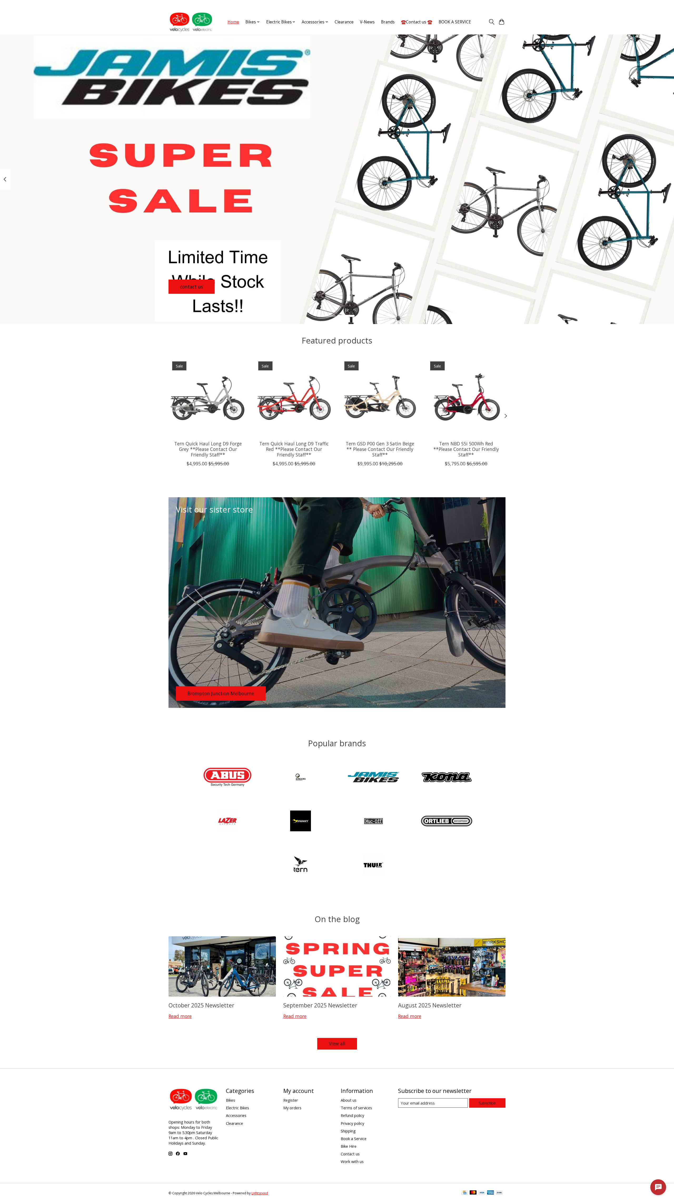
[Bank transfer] (499, 1193)
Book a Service (353, 1138)
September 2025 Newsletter (320, 1005)
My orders (292, 1107)
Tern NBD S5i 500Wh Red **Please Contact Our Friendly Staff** (466, 449)
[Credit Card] (464, 1193)
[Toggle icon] (491, 22)
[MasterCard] (473, 1193)
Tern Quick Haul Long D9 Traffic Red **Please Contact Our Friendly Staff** (294, 449)
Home (233, 22)
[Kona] (446, 777)
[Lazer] (227, 821)
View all (337, 1043)
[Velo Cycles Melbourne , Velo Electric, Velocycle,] (190, 21)
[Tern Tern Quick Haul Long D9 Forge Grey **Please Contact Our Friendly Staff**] (207, 397)
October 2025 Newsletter (201, 1005)
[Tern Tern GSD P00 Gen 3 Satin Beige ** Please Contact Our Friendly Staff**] (380, 397)
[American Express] (490, 1193)
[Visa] (481, 1193)
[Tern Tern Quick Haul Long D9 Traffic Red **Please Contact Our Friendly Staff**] (294, 397)
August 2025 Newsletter (430, 1005)
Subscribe (487, 1103)
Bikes (230, 1100)
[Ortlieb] (446, 821)
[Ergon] (300, 777)
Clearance (344, 22)
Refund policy (352, 1115)
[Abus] (227, 777)
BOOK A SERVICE (455, 22)
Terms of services (356, 1107)
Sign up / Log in (492, 5)
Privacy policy (352, 1123)
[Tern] (300, 865)
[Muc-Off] (374, 821)
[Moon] (300, 821)
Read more (180, 1016)
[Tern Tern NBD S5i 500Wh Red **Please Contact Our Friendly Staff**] (466, 397)
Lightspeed (259, 1193)
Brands (388, 22)
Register (290, 1100)
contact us (191, 286)
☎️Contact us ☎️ (416, 22)
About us (348, 1100)
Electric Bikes (237, 1107)
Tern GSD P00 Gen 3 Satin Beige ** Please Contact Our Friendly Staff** (380, 449)
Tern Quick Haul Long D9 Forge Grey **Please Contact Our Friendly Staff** (208, 449)
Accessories (236, 1115)
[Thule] (374, 865)
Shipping (348, 1131)
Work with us (352, 1161)
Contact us (350, 1153)
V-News (367, 22)
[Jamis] (374, 777)
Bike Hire (348, 1146)
